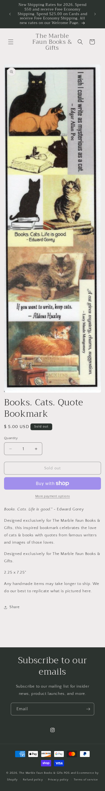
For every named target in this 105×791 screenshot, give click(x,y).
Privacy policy (58, 779)
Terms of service (86, 779)
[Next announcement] (95, 14)
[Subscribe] (88, 709)
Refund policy (33, 779)
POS (67, 773)
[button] (11, 42)
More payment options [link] (52, 496)
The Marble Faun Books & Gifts (41, 773)
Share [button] (14, 607)
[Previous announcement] (10, 14)
